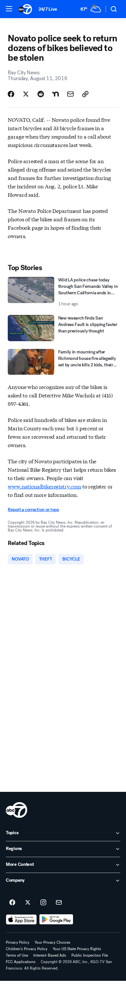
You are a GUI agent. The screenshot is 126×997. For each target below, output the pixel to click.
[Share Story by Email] (70, 94)
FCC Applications (21, 962)
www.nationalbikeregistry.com (44, 486)
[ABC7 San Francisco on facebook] (12, 902)
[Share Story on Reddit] (40, 94)
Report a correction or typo (33, 510)
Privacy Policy (17, 942)
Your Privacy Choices (52, 942)
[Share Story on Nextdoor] (55, 94)
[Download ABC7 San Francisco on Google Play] (56, 919)
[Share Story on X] (25, 94)
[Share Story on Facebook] (10, 94)
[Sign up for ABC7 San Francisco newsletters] (58, 902)
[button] (9, 8)
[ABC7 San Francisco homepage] (25, 9)
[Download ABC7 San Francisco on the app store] (21, 919)
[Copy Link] (85, 94)
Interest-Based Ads (49, 955)
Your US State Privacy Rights (77, 949)
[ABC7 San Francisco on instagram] (43, 902)
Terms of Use (17, 955)
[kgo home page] (16, 810)
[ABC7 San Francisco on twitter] (27, 902)
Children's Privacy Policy (26, 949)
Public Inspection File (89, 955)
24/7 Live (47, 9)
